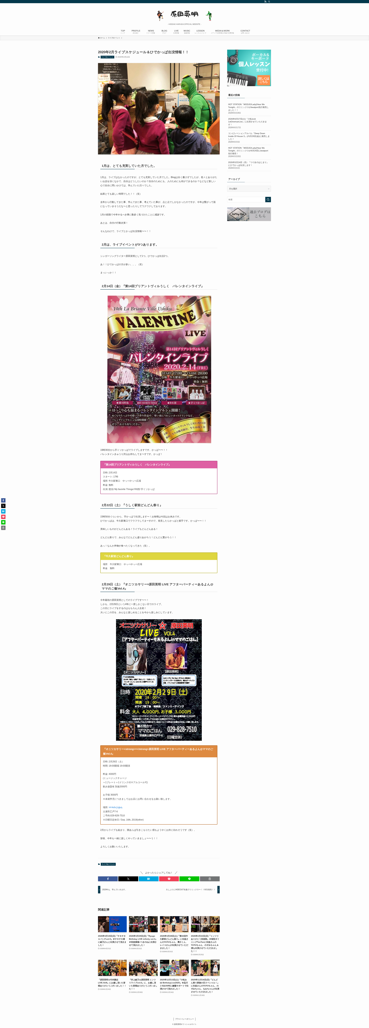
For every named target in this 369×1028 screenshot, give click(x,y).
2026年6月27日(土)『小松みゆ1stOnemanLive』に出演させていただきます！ (247, 123)
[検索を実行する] (268, 199)
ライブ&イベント (107, 57)
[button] (108, 878)
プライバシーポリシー (184, 1019)
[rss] (265, 1)
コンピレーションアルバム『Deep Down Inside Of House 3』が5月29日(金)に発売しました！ (249, 137)
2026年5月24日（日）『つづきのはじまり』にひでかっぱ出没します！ (248, 165)
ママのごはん (116, 807)
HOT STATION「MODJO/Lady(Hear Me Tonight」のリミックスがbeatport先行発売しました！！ (248, 108)
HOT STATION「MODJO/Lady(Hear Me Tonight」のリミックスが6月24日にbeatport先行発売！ (248, 152)
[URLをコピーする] (210, 878)
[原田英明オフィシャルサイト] (184, 14)
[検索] (269, 1)
